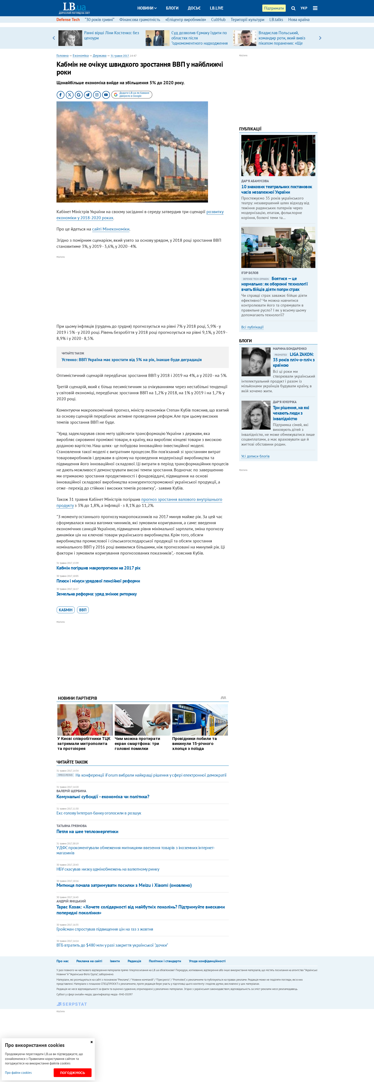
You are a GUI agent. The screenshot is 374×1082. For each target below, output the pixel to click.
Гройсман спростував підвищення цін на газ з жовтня (104, 929)
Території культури (247, 19)
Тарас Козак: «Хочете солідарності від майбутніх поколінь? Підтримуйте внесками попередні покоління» (140, 909)
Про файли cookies (18, 1073)
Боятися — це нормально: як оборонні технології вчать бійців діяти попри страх (274, 284)
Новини (145, 8)
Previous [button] (53, 38)
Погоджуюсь (72, 1073)
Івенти (115, 961)
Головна (62, 55)
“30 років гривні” (99, 19)
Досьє (194, 8)
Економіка (81, 55)
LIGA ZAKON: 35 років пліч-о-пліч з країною (294, 359)
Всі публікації (252, 327)
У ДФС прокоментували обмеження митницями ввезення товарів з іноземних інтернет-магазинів (135, 850)
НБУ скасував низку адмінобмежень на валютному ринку (107, 869)
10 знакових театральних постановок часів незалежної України (276, 189)
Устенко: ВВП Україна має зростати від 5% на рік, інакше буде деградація (132, 359)
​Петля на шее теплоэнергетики (87, 831)
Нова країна (299, 19)
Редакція (134, 961)
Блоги (172, 8)
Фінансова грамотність (139, 19)
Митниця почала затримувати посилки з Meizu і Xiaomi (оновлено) (124, 885)
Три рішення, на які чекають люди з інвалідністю (291, 413)
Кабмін (66, 609)
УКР (304, 8)
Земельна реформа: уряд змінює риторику (96, 594)
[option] (100, 38)
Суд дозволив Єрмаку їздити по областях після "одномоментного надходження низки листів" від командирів (199, 40)
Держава (99, 55)
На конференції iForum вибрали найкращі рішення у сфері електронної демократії (142, 775)
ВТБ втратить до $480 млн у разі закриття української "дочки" (112, 945)
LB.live (216, 8)
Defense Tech (68, 19)
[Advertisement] (142, 290)
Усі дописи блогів (255, 456)
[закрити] (91, 1042)
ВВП (83, 609)
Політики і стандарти (165, 961)
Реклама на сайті (89, 961)
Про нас (62, 961)
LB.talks (276, 19)
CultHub (218, 19)
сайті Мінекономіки (110, 229)
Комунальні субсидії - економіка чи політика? (102, 796)
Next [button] (320, 38)
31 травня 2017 (120, 56)
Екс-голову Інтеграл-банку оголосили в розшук (98, 813)
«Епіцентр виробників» (185, 19)
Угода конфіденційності (207, 961)
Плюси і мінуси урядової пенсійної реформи (98, 581)
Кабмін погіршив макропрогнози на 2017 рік (98, 568)
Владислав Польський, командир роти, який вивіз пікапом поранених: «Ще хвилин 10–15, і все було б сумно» (283, 43)
